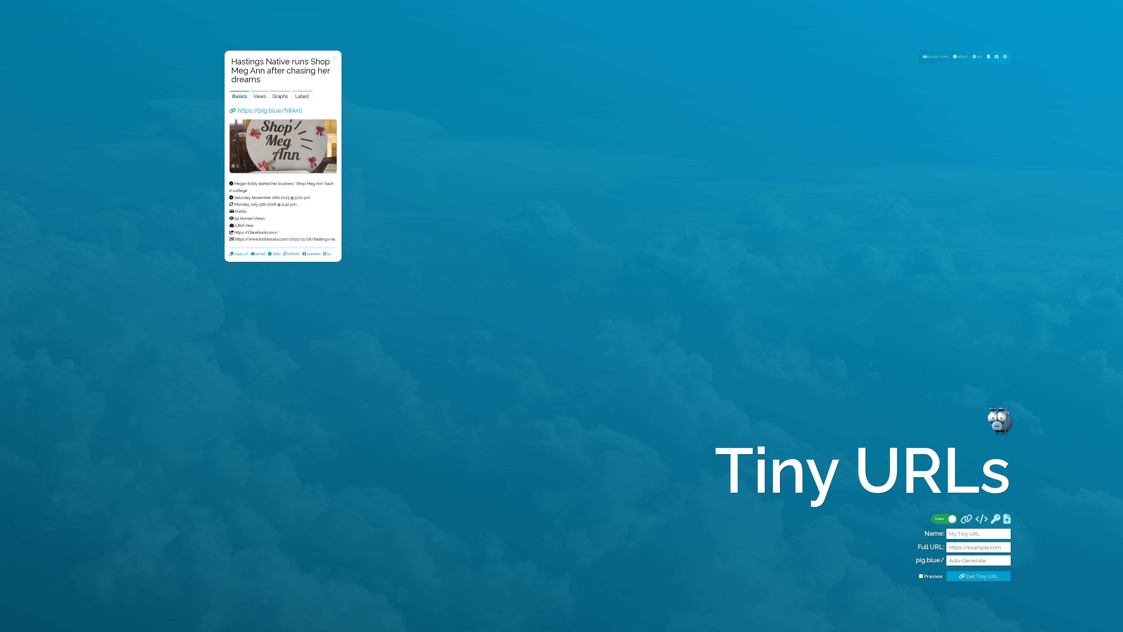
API (979, 57)
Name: (934, 533)
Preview (933, 576)
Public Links (937, 57)
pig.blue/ (930, 560)
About (962, 57)
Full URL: (931, 547)
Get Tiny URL (981, 576)
